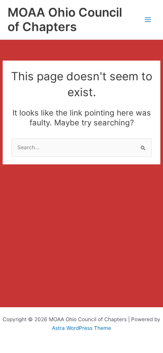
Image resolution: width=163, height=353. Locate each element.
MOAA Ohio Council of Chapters (65, 19)
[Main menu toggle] (148, 20)
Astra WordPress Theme (81, 328)
